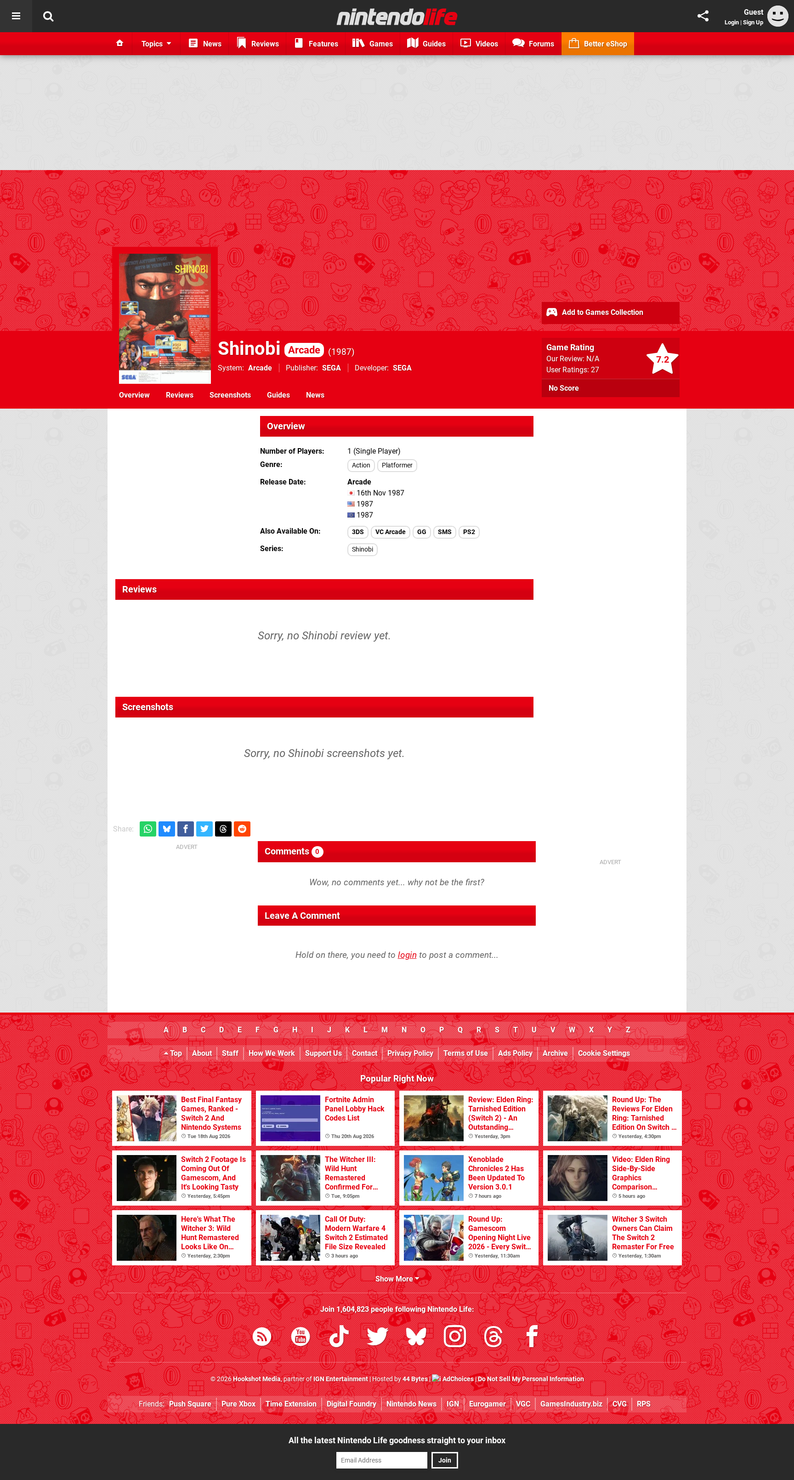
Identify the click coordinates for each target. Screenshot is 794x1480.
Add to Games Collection (601, 312)
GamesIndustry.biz (571, 1404)
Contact (364, 1053)
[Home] (120, 43)
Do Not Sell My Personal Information (531, 1379)
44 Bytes (415, 1379)
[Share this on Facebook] (185, 829)
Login (732, 22)
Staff (230, 1053)
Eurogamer (487, 1404)
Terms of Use (465, 1053)
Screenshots (230, 395)
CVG (620, 1404)
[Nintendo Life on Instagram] (455, 1338)
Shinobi (269, 348)
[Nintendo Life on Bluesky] (416, 1338)
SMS (445, 532)
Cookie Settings (604, 1053)
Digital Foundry (351, 1404)
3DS (358, 532)
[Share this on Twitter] (204, 829)
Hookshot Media (257, 1379)
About (202, 1053)
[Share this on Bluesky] (167, 829)
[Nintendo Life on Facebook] (532, 1338)
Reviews (179, 395)
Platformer (397, 465)
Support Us (323, 1053)
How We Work (272, 1053)
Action (361, 465)
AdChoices (457, 1379)
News (315, 395)
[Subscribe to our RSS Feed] (262, 1338)
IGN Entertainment (340, 1379)
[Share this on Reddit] (242, 829)
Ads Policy (515, 1053)
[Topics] (16, 16)
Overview (134, 395)
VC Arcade (390, 532)
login (407, 955)
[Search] (48, 16)
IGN (453, 1404)
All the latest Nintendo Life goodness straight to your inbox (397, 1440)
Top (175, 1053)
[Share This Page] (703, 16)
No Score (564, 388)
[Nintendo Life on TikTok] (339, 1338)
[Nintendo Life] (397, 16)
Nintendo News (411, 1404)
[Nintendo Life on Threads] (493, 1338)
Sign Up (753, 22)
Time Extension (291, 1404)
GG (421, 532)
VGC (523, 1404)
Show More (395, 1279)
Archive (555, 1053)
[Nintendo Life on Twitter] (378, 1338)
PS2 (469, 532)
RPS (644, 1404)
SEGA (331, 368)
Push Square (190, 1404)
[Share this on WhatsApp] (148, 829)
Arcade (260, 368)
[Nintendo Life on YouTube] (301, 1338)
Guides (278, 395)
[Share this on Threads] (223, 829)
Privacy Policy (410, 1053)
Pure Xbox (238, 1404)
